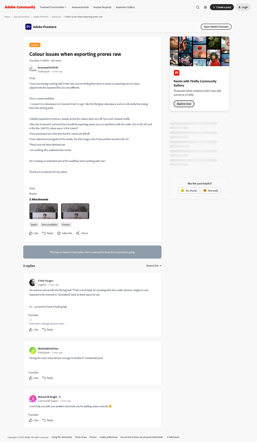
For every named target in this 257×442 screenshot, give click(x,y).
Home (7, 16)
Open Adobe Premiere (216, 26)
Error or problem (49, 224)
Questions (56, 16)
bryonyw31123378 (48, 67)
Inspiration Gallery (125, 7)
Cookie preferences (109, 437)
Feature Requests (102, 7)
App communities (22, 16)
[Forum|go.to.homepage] (20, 7)
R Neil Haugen (45, 280)
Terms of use (81, 437)
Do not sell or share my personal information (142, 437)
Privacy (93, 437)
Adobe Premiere (40, 16)
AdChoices (174, 437)
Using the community (62, 437)
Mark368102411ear (48, 348)
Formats (66, 224)
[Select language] (205, 7)
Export (34, 224)
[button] (222, 7)
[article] (92, 306)
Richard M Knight (47, 396)
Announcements (80, 7)
